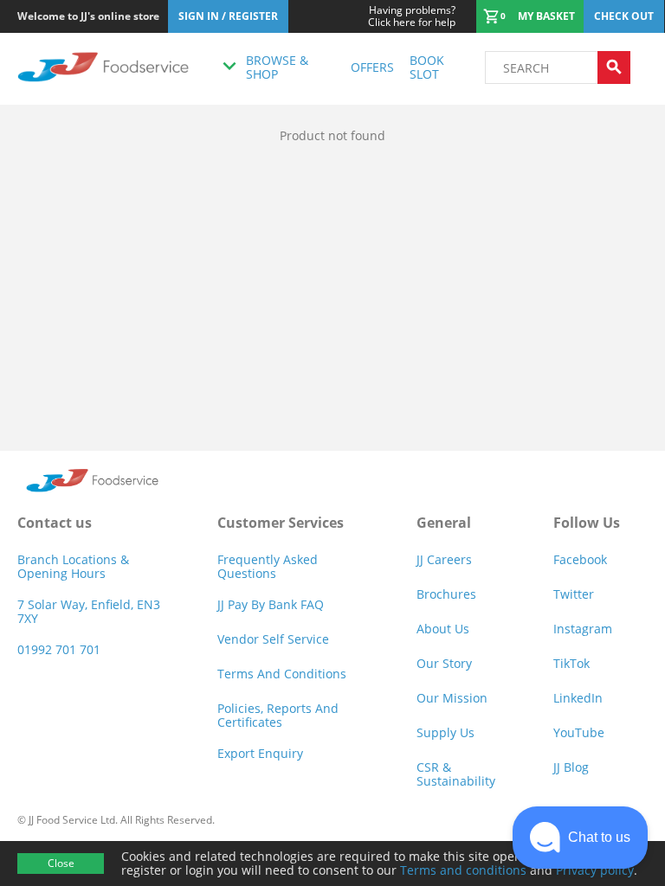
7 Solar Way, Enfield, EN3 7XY (88, 611)
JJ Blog (571, 767)
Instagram (582, 628)
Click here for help (411, 16)
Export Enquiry (260, 753)
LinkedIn (578, 698)
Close (61, 863)
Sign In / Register (228, 16)
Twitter (573, 594)
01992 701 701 (58, 649)
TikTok (571, 663)
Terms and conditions (463, 870)
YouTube (578, 732)
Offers (372, 67)
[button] (580, 837)
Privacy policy (595, 870)
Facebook (580, 559)
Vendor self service (273, 639)
